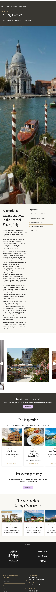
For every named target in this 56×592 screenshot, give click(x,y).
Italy (11, 6)
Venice (15, 6)
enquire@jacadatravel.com (36, 579)
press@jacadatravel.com (35, 585)
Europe (7, 6)
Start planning (28, 487)
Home (2, 6)
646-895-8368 (33, 577)
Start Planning (28, 406)
